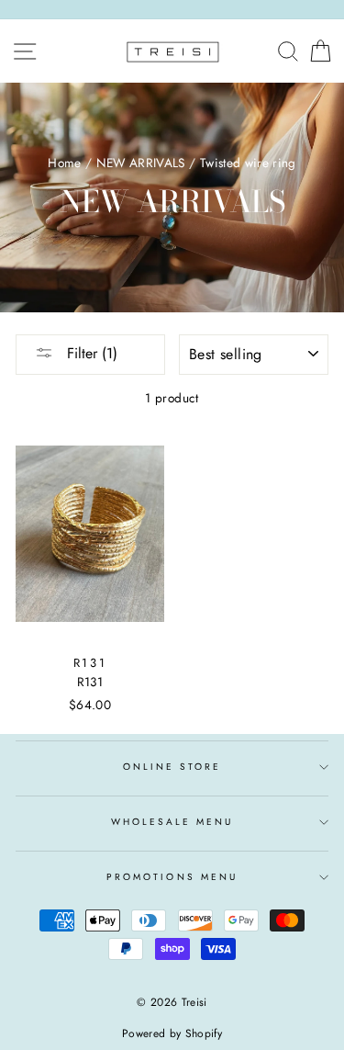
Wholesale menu (172, 822)
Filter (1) (89, 353)
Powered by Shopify (172, 1033)
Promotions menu (172, 877)
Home (64, 162)
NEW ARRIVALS (140, 162)
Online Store (172, 766)
